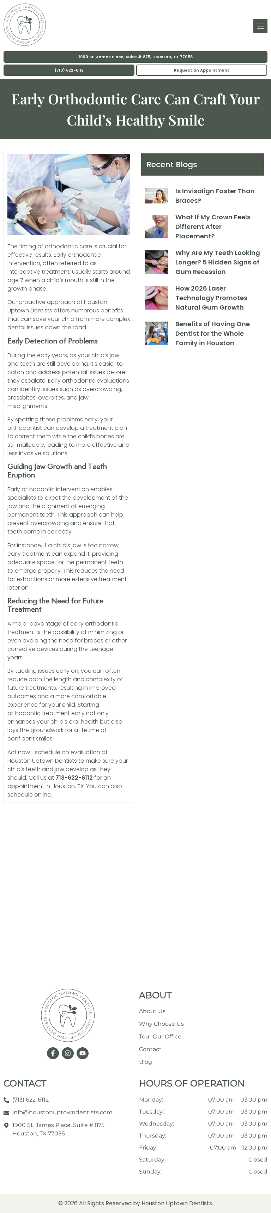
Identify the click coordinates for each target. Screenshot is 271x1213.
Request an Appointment (201, 70)
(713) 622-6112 (69, 70)
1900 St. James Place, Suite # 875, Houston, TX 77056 (136, 57)
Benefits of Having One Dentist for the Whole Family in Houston (212, 333)
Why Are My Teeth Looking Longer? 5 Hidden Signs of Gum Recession (217, 262)
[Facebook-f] (53, 1053)
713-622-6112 (74, 778)
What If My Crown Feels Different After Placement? (213, 226)
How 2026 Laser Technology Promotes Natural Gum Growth (211, 298)
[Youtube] (83, 1053)
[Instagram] (68, 1053)
